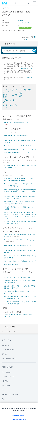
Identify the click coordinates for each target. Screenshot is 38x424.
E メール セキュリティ (25, 23)
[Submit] (34, 51)
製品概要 (21, 20)
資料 (20, 96)
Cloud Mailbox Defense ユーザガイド (15, 264)
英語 (35, 37)
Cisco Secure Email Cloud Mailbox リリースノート (20, 146)
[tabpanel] (19, 69)
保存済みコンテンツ (27, 68)
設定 (20, 93)
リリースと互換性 (25, 90)
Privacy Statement (18, 415)
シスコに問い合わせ (25, 38)
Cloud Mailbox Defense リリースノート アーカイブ (20, 149)
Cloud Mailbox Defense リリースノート (16, 152)
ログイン (29, 77)
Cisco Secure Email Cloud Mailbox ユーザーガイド (20, 261)
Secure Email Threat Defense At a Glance (17, 122)
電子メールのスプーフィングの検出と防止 (17, 277)
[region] (19, 413)
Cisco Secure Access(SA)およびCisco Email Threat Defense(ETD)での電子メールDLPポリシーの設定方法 (20, 191)
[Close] (35, 406)
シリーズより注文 (25, 27)
